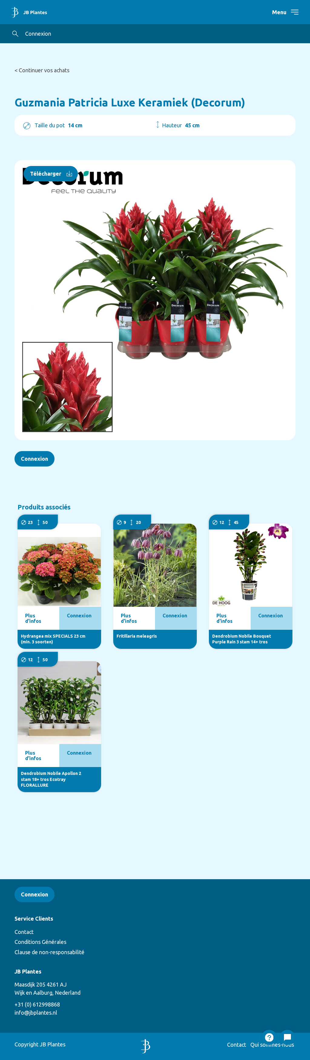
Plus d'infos (33, 618)
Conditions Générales (40, 942)
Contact (24, 932)
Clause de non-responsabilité (49, 952)
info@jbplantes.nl (36, 1013)
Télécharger (45, 174)
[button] (15, 33)
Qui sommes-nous (272, 1045)
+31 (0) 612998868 (37, 1004)
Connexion (38, 34)
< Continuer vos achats (42, 70)
